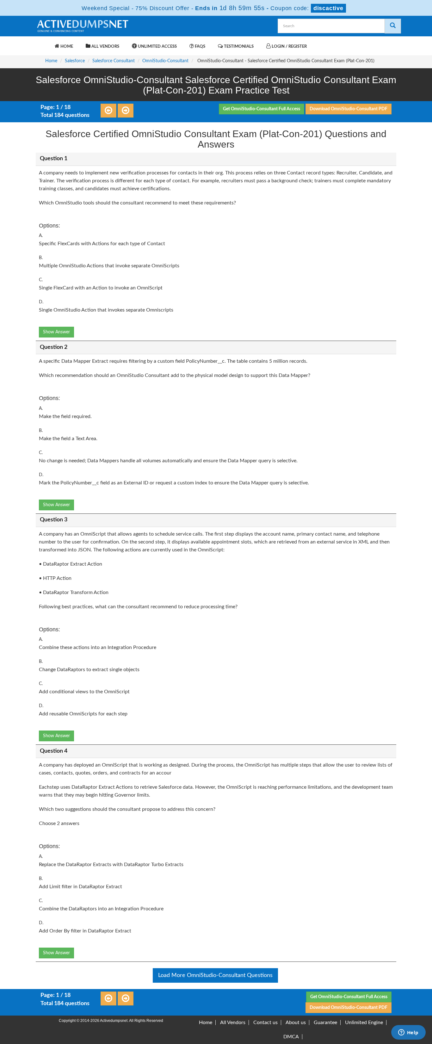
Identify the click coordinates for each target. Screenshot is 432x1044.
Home (66, 47)
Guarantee (325, 1022)
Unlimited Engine (364, 1022)
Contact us (265, 1022)
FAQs (199, 47)
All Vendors (104, 47)
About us (296, 1022)
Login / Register (289, 47)
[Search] (393, 26)
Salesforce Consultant (113, 61)
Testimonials (238, 47)
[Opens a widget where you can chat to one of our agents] (408, 1033)
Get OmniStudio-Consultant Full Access (261, 109)
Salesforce (75, 61)
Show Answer (56, 332)
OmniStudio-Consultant (165, 61)
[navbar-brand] (43, 43)
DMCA (291, 1036)
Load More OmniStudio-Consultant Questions (215, 975)
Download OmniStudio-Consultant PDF (348, 109)
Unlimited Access (157, 47)
